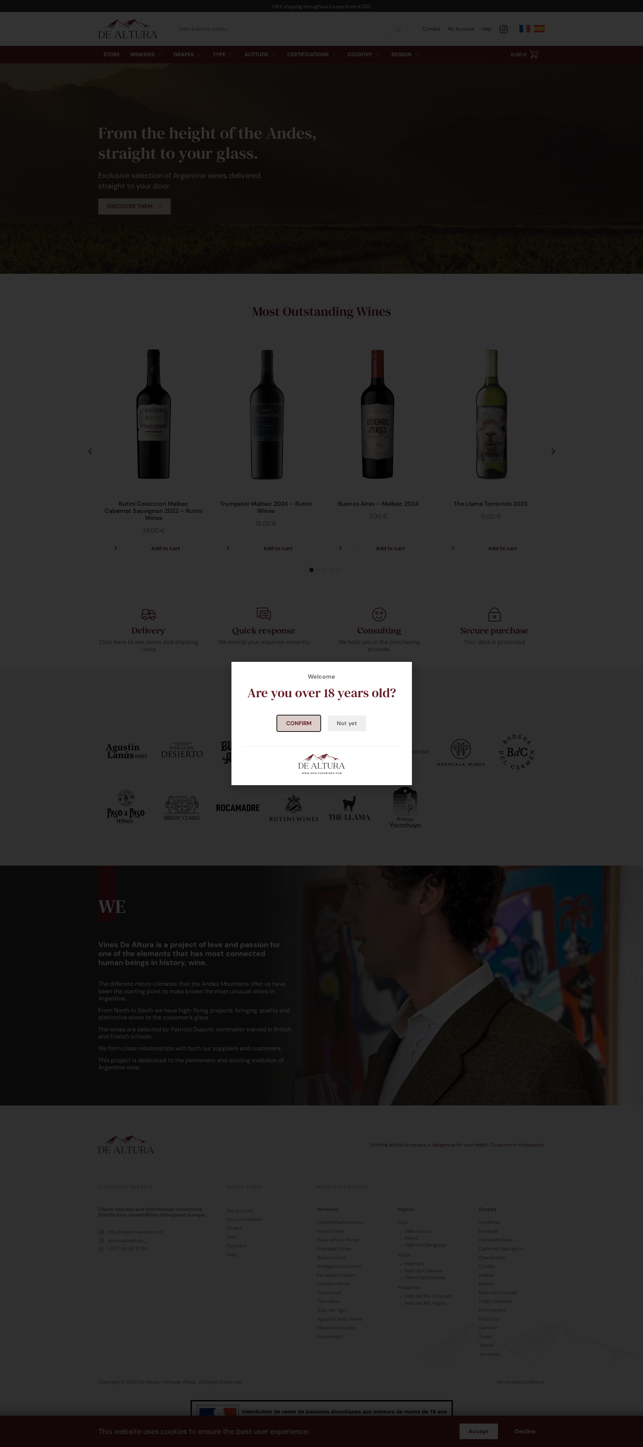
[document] (321, 723)
